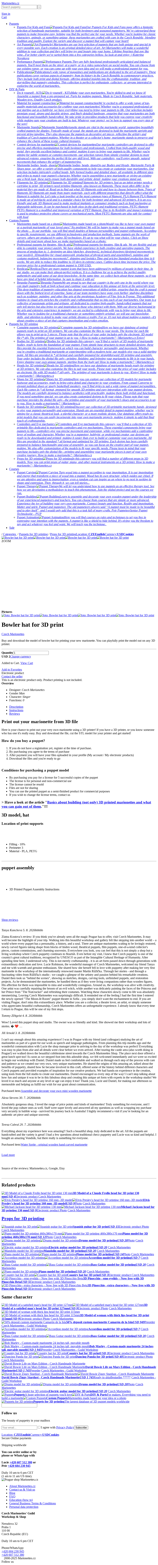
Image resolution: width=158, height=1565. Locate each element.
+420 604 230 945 (19, 1465)
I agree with (57, 1427)
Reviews (14, 713)
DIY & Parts (16, 89)
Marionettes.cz (10, 3)
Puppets (14, 23)
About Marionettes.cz (22, 1486)
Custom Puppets (19, 220)
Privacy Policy (65, 1427)
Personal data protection (23, 1506)
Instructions (16, 710)
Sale (11, 527)
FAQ (12, 1496)
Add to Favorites (12, 669)
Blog (12, 1493)
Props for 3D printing (63, 534)
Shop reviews (10, 919)
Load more (8, 1155)
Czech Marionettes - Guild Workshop (24, 1325)
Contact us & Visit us (22, 1489)
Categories (10, 534)
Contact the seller (12, 676)
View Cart (26, 663)
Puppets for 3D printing (23, 324)
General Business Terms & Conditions (32, 1503)
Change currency (20, 656)
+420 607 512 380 (21, 1462)
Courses (14, 469)
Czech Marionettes (13, 634)
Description (16, 706)
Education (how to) (21, 1500)
